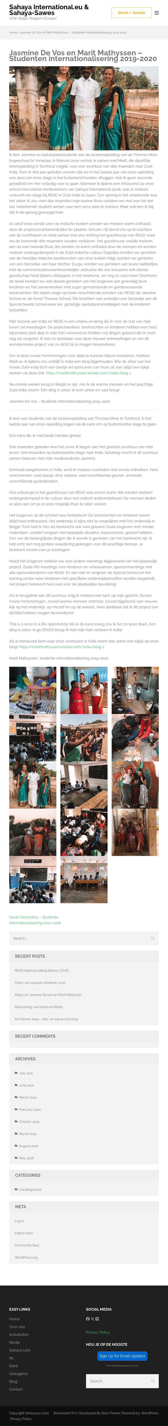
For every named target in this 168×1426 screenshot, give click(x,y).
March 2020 (28, 1097)
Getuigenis (18, 1374)
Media (14, 1342)
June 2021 (26, 1085)
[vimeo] (97, 1319)
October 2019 (29, 1122)
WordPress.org (26, 1257)
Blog (13, 1381)
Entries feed (24, 1233)
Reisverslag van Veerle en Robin (39, 1007)
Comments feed (27, 1245)
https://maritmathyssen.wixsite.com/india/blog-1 (88, 373)
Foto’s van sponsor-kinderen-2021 (40, 983)
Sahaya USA (20, 1350)
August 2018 (28, 1146)
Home (14, 1319)
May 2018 (26, 1158)
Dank (13, 1366)
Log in (19, 1221)
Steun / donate (131, 12)
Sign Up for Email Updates (122, 1356)
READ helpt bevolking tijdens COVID (42, 971)
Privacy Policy (98, 1332)
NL (11, 1358)
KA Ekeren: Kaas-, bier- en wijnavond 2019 (46, 1019)
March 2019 (27, 1134)
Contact (16, 1389)
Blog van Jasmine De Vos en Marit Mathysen (48, 995)
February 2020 (30, 1110)
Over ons (17, 1327)
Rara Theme (111, 1413)
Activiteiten (19, 1334)
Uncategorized (30, 1190)
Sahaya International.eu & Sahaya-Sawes (49, 9)
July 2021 (26, 1073)
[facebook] (88, 1319)
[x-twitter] (92, 1319)
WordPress (149, 1413)
